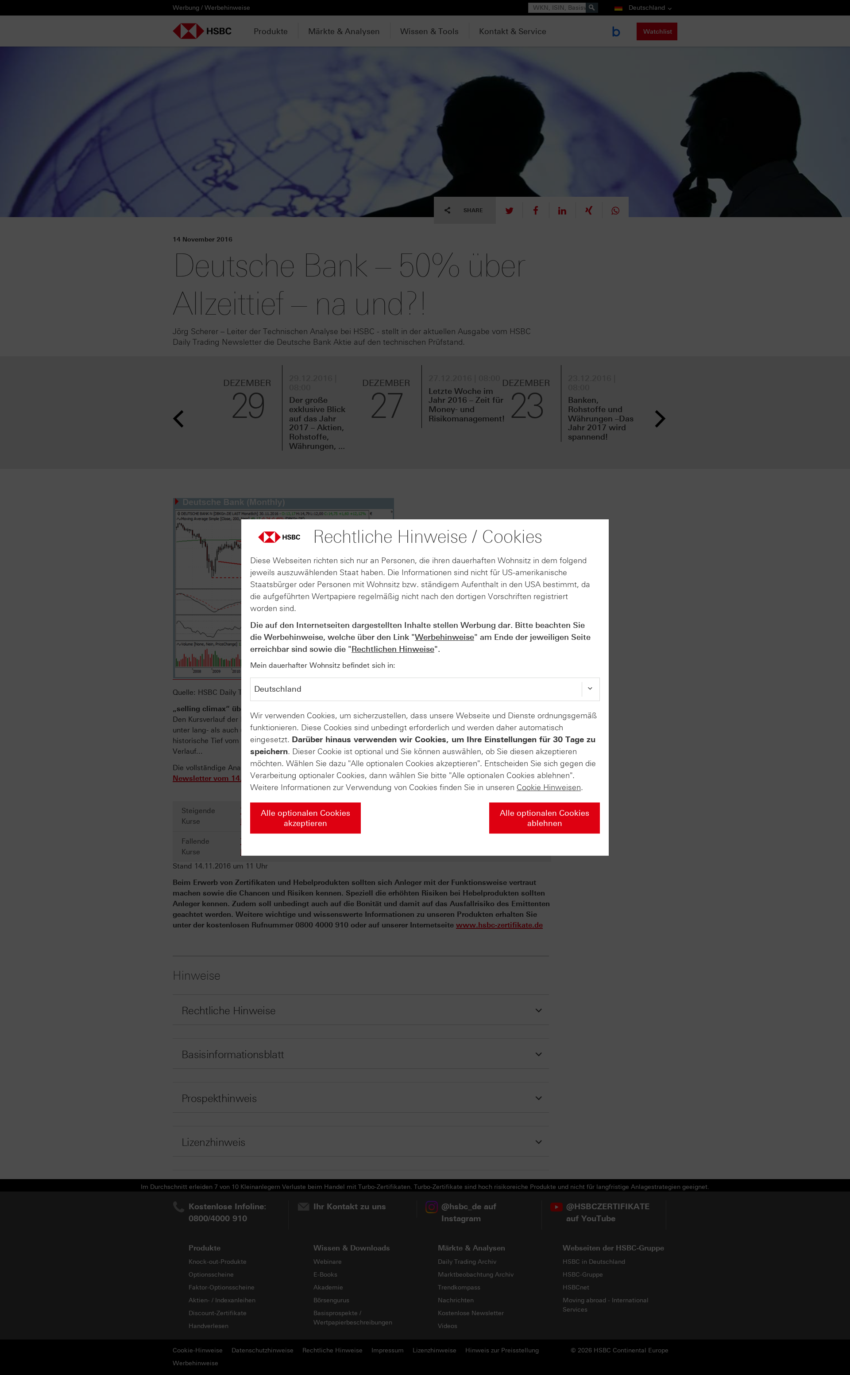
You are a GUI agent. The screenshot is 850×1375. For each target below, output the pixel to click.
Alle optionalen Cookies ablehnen (544, 818)
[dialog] (425, 687)
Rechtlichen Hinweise (393, 649)
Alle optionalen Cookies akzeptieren (305, 818)
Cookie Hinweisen (549, 787)
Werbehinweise (444, 637)
